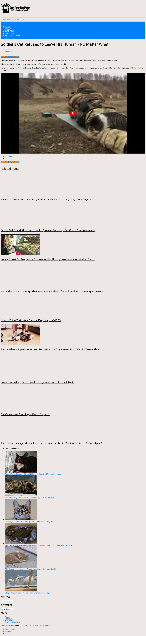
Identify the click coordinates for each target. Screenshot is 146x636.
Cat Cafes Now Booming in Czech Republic (25, 414)
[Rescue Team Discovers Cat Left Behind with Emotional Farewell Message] (21, 472)
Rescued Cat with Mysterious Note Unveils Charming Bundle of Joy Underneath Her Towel (38, 545)
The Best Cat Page (8, 625)
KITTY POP (9, 33)
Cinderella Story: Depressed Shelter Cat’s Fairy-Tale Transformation (30, 498)
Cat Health (10, 38)
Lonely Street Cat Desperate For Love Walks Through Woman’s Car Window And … (48, 259)
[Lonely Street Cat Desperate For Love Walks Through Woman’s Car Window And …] (73, 244)
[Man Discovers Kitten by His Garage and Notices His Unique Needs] (21, 567)
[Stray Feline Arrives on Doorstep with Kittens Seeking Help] (21, 591)
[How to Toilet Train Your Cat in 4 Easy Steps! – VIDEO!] (73, 306)
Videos (8, 29)
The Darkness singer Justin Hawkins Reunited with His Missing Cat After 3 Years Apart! (51, 443)
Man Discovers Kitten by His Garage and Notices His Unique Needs (30, 569)
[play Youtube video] (73, 113)
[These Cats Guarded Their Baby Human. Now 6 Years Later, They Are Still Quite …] (73, 185)
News (7, 26)
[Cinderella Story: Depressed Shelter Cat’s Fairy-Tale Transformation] (21, 496)
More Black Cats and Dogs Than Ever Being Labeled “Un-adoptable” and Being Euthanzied (53, 291)
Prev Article (5, 57)
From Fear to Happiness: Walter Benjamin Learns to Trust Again (37, 382)
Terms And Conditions (12, 622)
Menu (3, 23)
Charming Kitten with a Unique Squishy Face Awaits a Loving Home (30, 522)
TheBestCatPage (43, 625)
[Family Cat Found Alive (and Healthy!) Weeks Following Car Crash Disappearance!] (73, 215)
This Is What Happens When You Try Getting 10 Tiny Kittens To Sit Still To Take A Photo (50, 349)
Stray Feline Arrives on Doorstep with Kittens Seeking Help (27, 593)
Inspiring (9, 31)
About (7, 617)
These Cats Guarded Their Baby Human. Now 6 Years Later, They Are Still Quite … (47, 199)
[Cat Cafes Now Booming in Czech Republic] (73, 398)
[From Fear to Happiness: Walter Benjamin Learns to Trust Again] (73, 366)
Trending (8, 631)
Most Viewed (10, 629)
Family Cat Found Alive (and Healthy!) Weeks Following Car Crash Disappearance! (48, 230)
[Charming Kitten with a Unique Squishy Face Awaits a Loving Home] (21, 520)
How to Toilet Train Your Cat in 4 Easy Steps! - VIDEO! (31, 320)
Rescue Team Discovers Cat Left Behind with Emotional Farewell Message (33, 474)
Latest (7, 633)
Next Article (14, 57)
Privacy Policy (9, 620)
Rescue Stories (12, 35)
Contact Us (9, 619)
